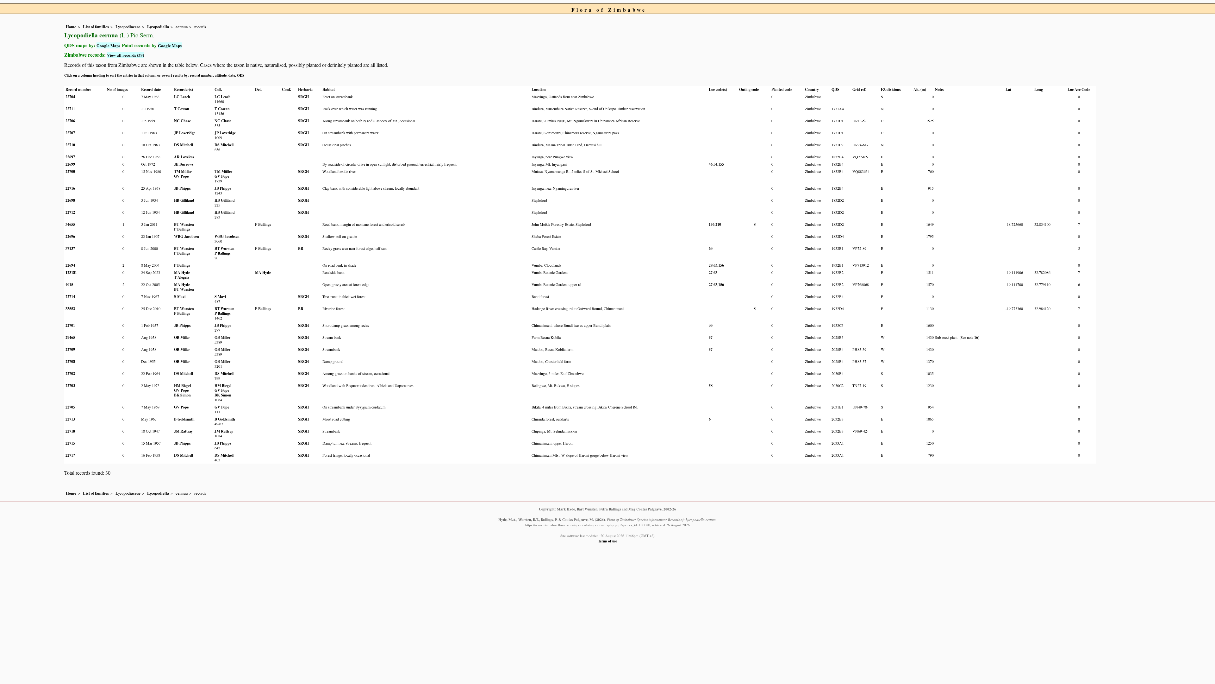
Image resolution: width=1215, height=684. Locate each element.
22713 (70, 419)
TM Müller (183, 171)
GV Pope (181, 176)
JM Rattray (183, 431)
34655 (70, 224)
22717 (70, 455)
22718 (70, 431)
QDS (240, 75)
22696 (70, 236)
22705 (70, 407)
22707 (70, 133)
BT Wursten (184, 224)
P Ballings (182, 229)
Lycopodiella (158, 26)
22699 (70, 164)
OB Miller (182, 337)
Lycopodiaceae (127, 26)
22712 (70, 212)
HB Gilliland (184, 200)
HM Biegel (182, 385)
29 (711, 265)
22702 (70, 373)
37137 (70, 248)
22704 (70, 96)
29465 (70, 337)
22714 (70, 296)
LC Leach (182, 96)
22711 (70, 108)
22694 (70, 265)
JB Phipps (182, 188)
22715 (70, 443)
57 (711, 337)
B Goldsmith (184, 419)
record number (201, 75)
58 (711, 385)
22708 (70, 361)
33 (711, 325)
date (231, 75)
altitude (221, 75)
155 (721, 164)
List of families (96, 26)
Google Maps (108, 45)
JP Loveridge (184, 133)
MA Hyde (182, 272)
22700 (70, 171)
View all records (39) (125, 55)
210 (718, 224)
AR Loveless (184, 157)
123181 (71, 272)
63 (711, 248)
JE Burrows (184, 164)
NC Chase (182, 121)
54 (715, 164)
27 (711, 272)
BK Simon (182, 395)
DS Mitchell (183, 145)
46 (711, 164)
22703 (70, 385)
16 (976, 337)
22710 (70, 145)
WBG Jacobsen (186, 236)
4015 (69, 284)
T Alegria (181, 277)
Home (71, 26)
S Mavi (179, 296)
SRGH (303, 96)
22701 (70, 325)
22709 (70, 349)
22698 (70, 200)
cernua (182, 26)
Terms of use (607, 541)
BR (300, 248)
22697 (70, 157)
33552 (70, 308)
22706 (70, 121)
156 (711, 224)
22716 (70, 188)
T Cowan (181, 108)
